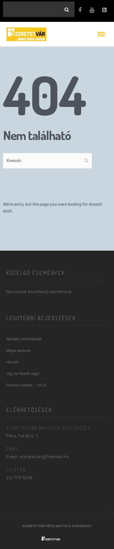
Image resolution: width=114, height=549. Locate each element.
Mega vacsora (18, 350)
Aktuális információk (24, 339)
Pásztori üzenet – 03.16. (26, 385)
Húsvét (12, 362)
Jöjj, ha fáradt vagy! (22, 373)
